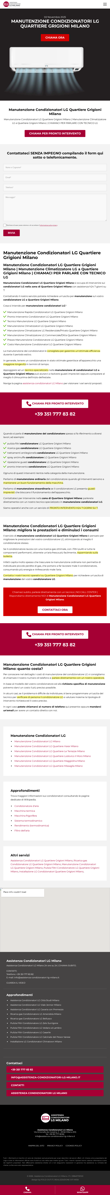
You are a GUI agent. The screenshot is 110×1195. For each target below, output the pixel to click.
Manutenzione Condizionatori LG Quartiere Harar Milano (46, 746)
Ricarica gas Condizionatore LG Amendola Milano (35, 1014)
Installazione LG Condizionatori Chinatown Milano (36, 1041)
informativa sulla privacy (48, 225)
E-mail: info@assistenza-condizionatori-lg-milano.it (32, 977)
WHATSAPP (82, 1192)
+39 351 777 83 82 (22, 1069)
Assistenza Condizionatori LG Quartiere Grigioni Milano (42, 860)
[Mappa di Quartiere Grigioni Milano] (55, 920)
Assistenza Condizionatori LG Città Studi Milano (34, 1000)
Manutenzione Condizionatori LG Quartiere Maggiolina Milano (49, 761)
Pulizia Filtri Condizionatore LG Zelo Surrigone (34, 1023)
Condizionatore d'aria (26, 806)
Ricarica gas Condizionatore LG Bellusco (31, 1018)
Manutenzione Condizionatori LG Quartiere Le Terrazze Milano (49, 751)
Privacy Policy (55, 1146)
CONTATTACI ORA (55, 609)
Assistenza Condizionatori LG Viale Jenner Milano (35, 1005)
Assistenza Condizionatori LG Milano (39, 1093)
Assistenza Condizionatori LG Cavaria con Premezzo (36, 1009)
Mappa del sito (36, 1146)
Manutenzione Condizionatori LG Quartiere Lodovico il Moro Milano (52, 756)
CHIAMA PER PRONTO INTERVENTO (55, 133)
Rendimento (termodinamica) (31, 825)
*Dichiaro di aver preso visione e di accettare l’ (31, 225)
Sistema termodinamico (28, 820)
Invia (11, 232)
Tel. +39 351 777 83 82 (55, 1134)
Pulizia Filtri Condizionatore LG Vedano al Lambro (35, 1028)
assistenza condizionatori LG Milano (43, 383)
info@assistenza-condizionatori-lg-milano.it (45, 1077)
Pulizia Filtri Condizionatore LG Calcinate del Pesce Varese (40, 1037)
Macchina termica (24, 811)
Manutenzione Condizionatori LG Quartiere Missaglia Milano (48, 766)
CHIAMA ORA (55, 37)
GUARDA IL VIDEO (15, 983)
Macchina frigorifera (25, 815)
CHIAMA (27, 1192)
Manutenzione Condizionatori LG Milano (37, 741)
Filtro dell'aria (22, 830)
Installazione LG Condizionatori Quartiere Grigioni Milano (51, 871)
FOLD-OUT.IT (47, 1180)
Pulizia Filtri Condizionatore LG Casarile (30, 1032)
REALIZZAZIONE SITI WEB (67, 1180)
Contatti (17, 1085)
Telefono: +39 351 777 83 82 (20, 974)
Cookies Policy (74, 1146)
